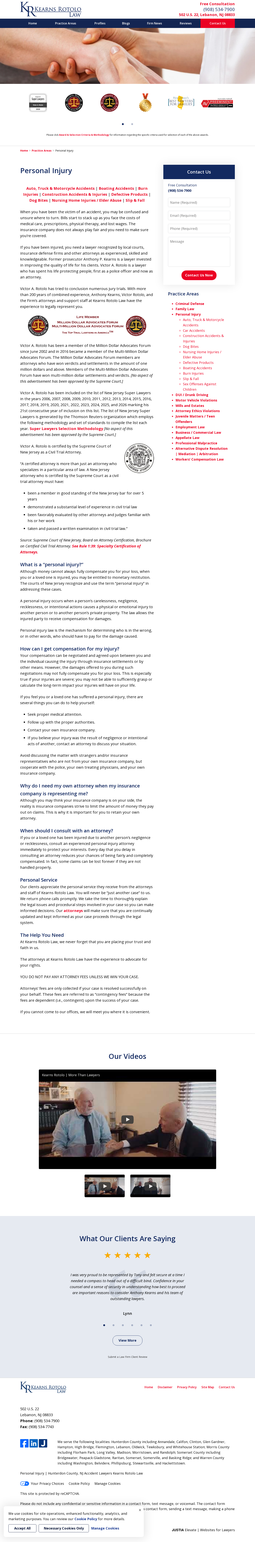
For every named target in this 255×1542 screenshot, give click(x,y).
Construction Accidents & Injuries (74, 194)
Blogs (126, 23)
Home (32, 23)
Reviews (186, 23)
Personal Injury (188, 314)
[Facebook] (24, 1443)
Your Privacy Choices (47, 1483)
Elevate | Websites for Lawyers (203, 1530)
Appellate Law (187, 437)
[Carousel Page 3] (123, 1325)
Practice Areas (65, 23)
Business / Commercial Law (198, 432)
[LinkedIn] (33, 1443)
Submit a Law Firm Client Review (127, 1357)
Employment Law (190, 427)
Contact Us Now (199, 275)
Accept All (22, 1528)
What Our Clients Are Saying (127, 1238)
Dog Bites (38, 200)
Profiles (99, 23)
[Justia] (43, 1443)
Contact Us (218, 23)
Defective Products (129, 194)
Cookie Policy (79, 1483)
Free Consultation (217, 3)
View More (127, 1340)
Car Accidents (194, 330)
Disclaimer (165, 1387)
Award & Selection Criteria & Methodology (84, 134)
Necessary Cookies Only (64, 1528)
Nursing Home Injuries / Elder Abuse (87, 200)
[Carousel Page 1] (104, 1325)
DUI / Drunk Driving (191, 395)
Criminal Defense (189, 303)
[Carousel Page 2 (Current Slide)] (113, 1325)
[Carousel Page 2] (132, 124)
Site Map (207, 1387)
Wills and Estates (189, 405)
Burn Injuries (193, 373)
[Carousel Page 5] (141, 1325)
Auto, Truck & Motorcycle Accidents (60, 188)
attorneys (73, 910)
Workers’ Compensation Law (199, 459)
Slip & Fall (135, 200)
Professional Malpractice (196, 443)
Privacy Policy (187, 1387)
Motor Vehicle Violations (196, 400)
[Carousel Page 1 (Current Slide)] (123, 124)
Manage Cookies (107, 1483)
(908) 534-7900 (219, 9)
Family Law (184, 309)
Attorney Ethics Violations (197, 411)
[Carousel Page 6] (151, 1325)
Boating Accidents (116, 188)
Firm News (154, 23)
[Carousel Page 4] (132, 1325)
